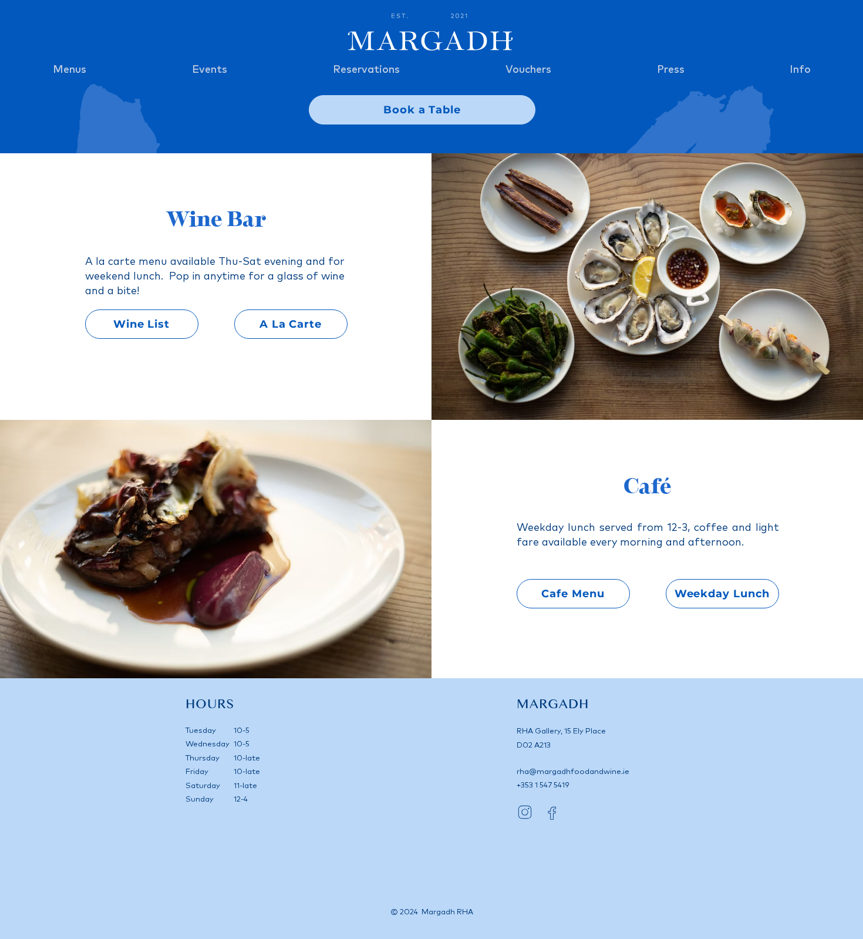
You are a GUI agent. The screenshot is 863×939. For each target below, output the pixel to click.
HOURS (210, 705)
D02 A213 (534, 745)
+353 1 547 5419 (543, 785)
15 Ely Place (585, 731)
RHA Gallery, (540, 731)
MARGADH (553, 705)
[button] (69, 70)
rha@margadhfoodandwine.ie (573, 772)
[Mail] (525, 812)
